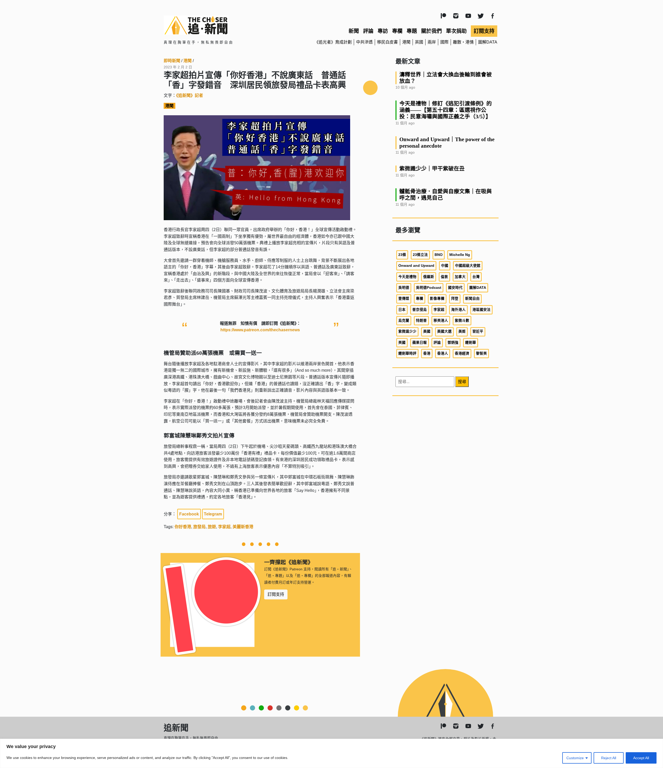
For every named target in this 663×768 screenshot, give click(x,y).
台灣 (476, 277)
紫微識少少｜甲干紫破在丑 (432, 168)
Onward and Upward (416, 266)
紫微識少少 (407, 331)
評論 (368, 31)
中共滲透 (364, 42)
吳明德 (403, 288)
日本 (402, 310)
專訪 (383, 31)
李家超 (224, 527)
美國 (426, 331)
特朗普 (421, 320)
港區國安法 (481, 310)
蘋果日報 (419, 342)
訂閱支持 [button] (276, 594)
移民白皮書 (387, 42)
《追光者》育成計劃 (333, 42)
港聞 (406, 42)
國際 (444, 42)
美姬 (462, 331)
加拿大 (460, 277)
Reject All (608, 758)
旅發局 (199, 527)
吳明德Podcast (428, 288)
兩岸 (432, 42)
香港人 (442, 353)
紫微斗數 (462, 320)
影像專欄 (437, 298)
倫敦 (444, 277)
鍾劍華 (470, 342)
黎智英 (481, 353)
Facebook (189, 514)
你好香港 (183, 527)
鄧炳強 (453, 342)
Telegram (213, 514)
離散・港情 (463, 42)
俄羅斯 (428, 277)
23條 (402, 255)
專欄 (397, 31)
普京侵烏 (419, 310)
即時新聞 (172, 61)
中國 (444, 266)
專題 (412, 31)
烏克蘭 (403, 320)
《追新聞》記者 (189, 95)
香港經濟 (462, 353)
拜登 (454, 298)
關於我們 (431, 31)
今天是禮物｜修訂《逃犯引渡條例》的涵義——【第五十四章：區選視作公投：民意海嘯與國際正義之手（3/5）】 (445, 110)
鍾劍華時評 (407, 353)
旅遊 (212, 527)
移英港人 (441, 320)
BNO (439, 255)
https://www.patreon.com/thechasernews (260, 330)
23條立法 (420, 255)
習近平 (477, 331)
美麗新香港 (243, 527)
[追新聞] (217, 25)
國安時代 (455, 288)
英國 (419, 42)
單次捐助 (456, 31)
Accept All (641, 758)
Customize (575, 758)
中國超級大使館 (467, 266)
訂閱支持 (484, 31)
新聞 (354, 31)
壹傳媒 (403, 298)
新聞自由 (472, 298)
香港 (426, 353)
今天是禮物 (407, 277)
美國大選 (444, 331)
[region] (331, 753)
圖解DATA (487, 42)
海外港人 (458, 310)
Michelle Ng (459, 255)
